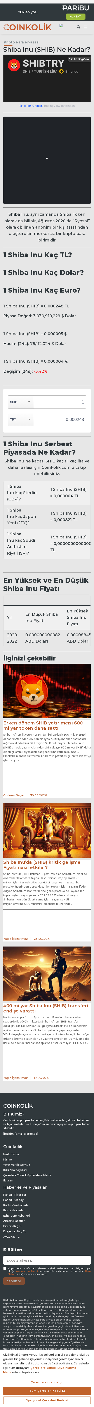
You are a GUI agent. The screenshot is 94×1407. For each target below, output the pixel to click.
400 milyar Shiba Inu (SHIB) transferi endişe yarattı (45, 1008)
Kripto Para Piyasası (21, 42)
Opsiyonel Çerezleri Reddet (47, 1400)
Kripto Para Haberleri (16, 1205)
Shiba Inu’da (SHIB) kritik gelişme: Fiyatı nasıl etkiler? (42, 865)
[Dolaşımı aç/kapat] (85, 27)
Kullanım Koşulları (15, 1170)
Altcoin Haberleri (14, 1221)
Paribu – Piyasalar (14, 1194)
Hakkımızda (11, 1154)
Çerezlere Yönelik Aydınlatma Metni (27, 1175)
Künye (7, 1159)
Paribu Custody (13, 1200)
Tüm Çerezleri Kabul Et (47, 1390)
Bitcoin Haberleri (14, 1210)
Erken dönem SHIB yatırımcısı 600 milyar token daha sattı (43, 725)
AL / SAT (75, 16)
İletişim (8, 1180)
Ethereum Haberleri (16, 1215)
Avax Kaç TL (11, 1236)
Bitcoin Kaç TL (12, 1226)
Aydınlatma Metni (27, 1271)
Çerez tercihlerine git (47, 1382)
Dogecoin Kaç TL (14, 1231)
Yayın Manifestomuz (16, 1164)
